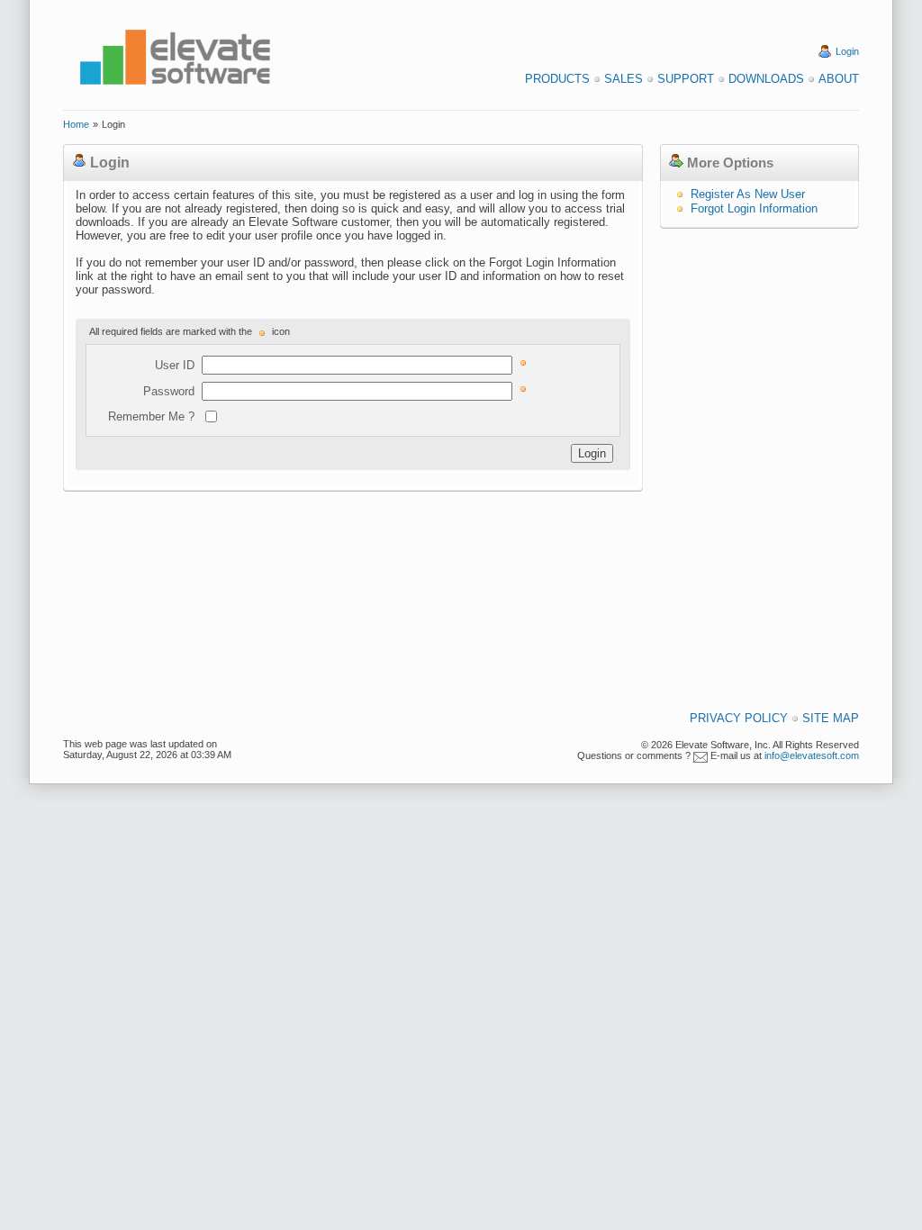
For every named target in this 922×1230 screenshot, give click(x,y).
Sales (623, 79)
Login (847, 51)
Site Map (830, 718)
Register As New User (748, 194)
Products (557, 79)
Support (685, 79)
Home (76, 124)
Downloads (766, 79)
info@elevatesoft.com (811, 755)
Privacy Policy (739, 718)
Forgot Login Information (754, 208)
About (838, 79)
